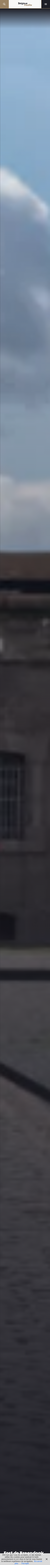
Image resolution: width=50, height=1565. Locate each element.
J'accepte (25, 1563)
